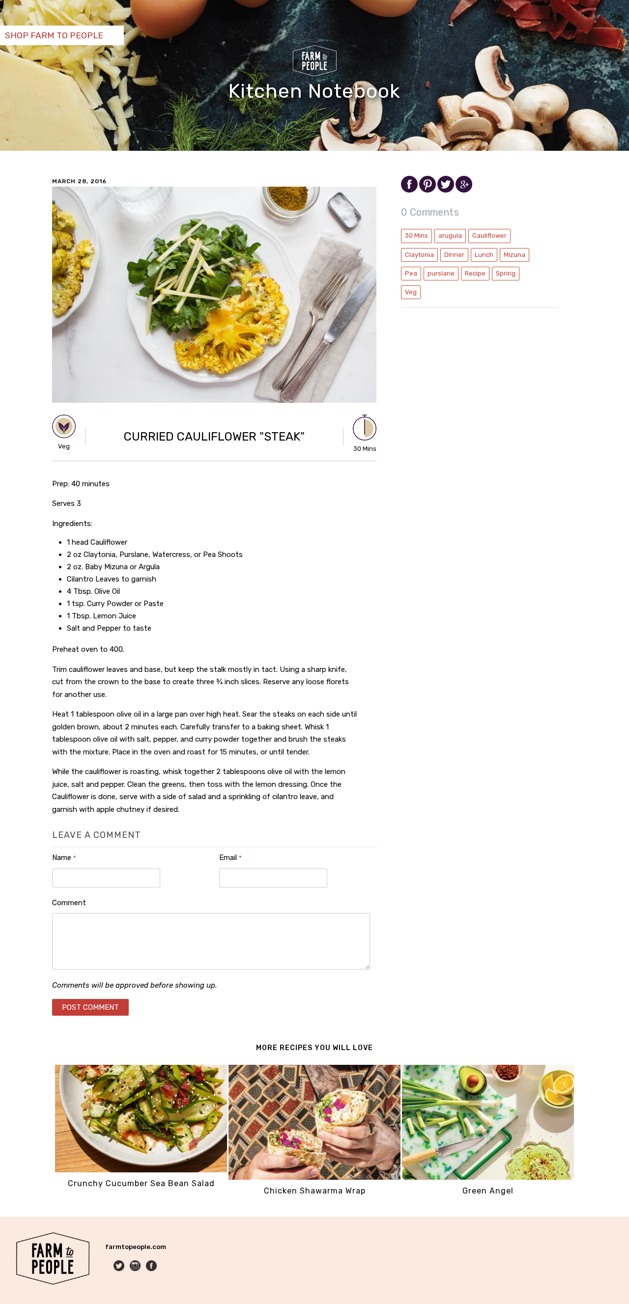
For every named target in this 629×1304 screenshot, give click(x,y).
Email (230, 857)
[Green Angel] (488, 1177)
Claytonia (419, 254)
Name (64, 857)
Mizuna (514, 254)
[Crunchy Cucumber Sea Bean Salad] (141, 1170)
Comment (69, 902)
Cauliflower (489, 235)
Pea (411, 273)
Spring (505, 273)
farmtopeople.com (135, 1246)
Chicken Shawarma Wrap (315, 1190)
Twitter (120, 1266)
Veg (411, 292)
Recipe (475, 273)
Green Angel (488, 1190)
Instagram (136, 1266)
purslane (441, 273)
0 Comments (430, 212)
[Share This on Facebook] (410, 190)
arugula (450, 235)
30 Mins (416, 235)
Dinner (454, 254)
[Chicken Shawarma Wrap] (314, 1177)
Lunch (484, 254)
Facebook (152, 1266)
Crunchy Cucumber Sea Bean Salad (141, 1183)
